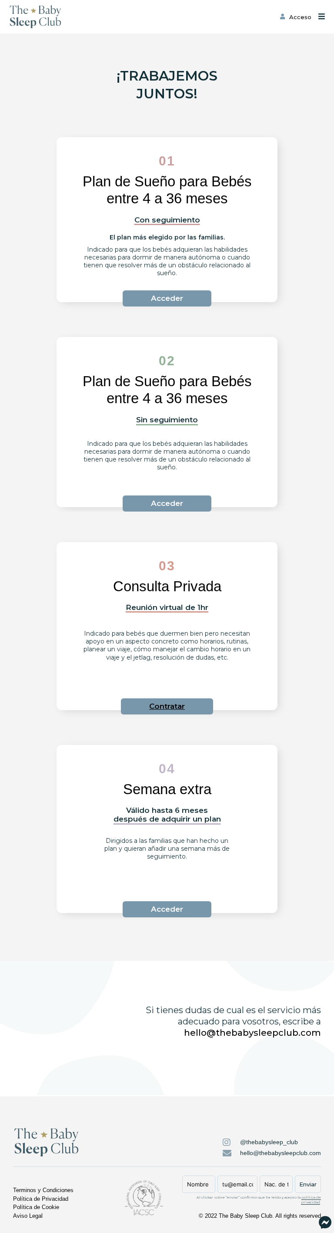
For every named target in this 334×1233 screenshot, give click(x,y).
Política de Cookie (36, 1207)
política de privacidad (311, 1199)
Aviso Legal (28, 1216)
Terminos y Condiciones (43, 1190)
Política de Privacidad (40, 1199)
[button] (167, 706)
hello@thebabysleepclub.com (252, 1033)
